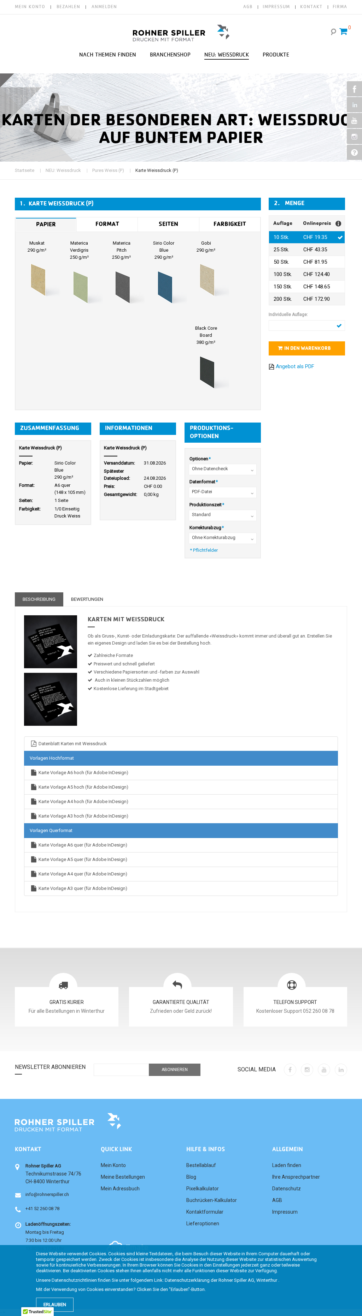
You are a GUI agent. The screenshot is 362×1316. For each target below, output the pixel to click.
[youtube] (324, 1070)
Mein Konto (30, 7)
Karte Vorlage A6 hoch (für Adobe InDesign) (82, 772)
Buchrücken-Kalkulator (211, 1200)
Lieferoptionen (202, 1223)
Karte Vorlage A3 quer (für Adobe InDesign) (82, 888)
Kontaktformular (204, 1212)
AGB (247, 7)
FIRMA (340, 7)
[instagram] (307, 1070)
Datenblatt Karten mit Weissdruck (72, 743)
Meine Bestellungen (123, 1177)
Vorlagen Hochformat (52, 758)
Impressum (285, 1212)
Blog (191, 1177)
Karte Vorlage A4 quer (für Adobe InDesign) (82, 874)
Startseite (24, 170)
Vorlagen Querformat (51, 830)
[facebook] (290, 1070)
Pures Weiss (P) (108, 170)
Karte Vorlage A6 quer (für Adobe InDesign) (82, 845)
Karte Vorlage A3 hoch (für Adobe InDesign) (82, 816)
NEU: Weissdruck (63, 170)
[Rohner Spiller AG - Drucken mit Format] (181, 33)
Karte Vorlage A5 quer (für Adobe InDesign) (82, 859)
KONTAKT (311, 7)
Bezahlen (68, 7)
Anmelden (104, 7)
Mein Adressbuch (120, 1188)
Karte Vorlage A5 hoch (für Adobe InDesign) (82, 787)
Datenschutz (286, 1188)
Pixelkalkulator (202, 1188)
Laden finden (286, 1165)
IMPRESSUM (276, 7)
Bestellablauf (201, 1165)
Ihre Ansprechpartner (296, 1177)
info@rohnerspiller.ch (47, 1194)
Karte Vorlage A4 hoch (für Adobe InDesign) (82, 801)
